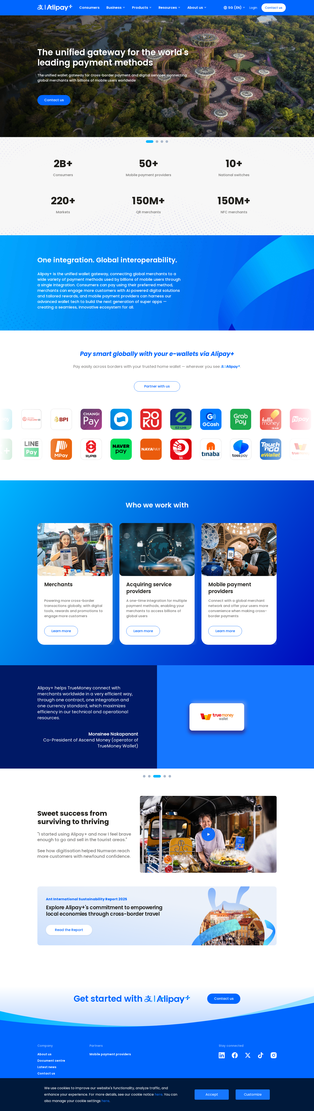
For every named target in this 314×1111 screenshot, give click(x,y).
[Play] (208, 834)
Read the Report (69, 929)
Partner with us (157, 386)
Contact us (273, 8)
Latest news (46, 1067)
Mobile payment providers (110, 1054)
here (159, 1094)
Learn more (61, 631)
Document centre (51, 1061)
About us (44, 1054)
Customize (253, 1094)
